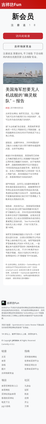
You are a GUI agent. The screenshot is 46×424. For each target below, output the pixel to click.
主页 (4, 356)
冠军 (27, 389)
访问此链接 (23, 36)
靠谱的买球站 (8, 398)
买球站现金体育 (9, 394)
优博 (27, 398)
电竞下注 (6, 402)
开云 (27, 402)
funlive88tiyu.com (31, 313)
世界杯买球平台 (32, 360)
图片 (4, 369)
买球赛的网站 (31, 356)
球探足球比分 (31, 364)
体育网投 (6, 389)
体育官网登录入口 (10, 385)
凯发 (27, 394)
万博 (27, 406)
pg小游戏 (6, 406)
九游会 (28, 385)
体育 (4, 360)
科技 (8, 107)
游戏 (4, 364)
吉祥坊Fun (11, 4)
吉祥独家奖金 (23, 46)
